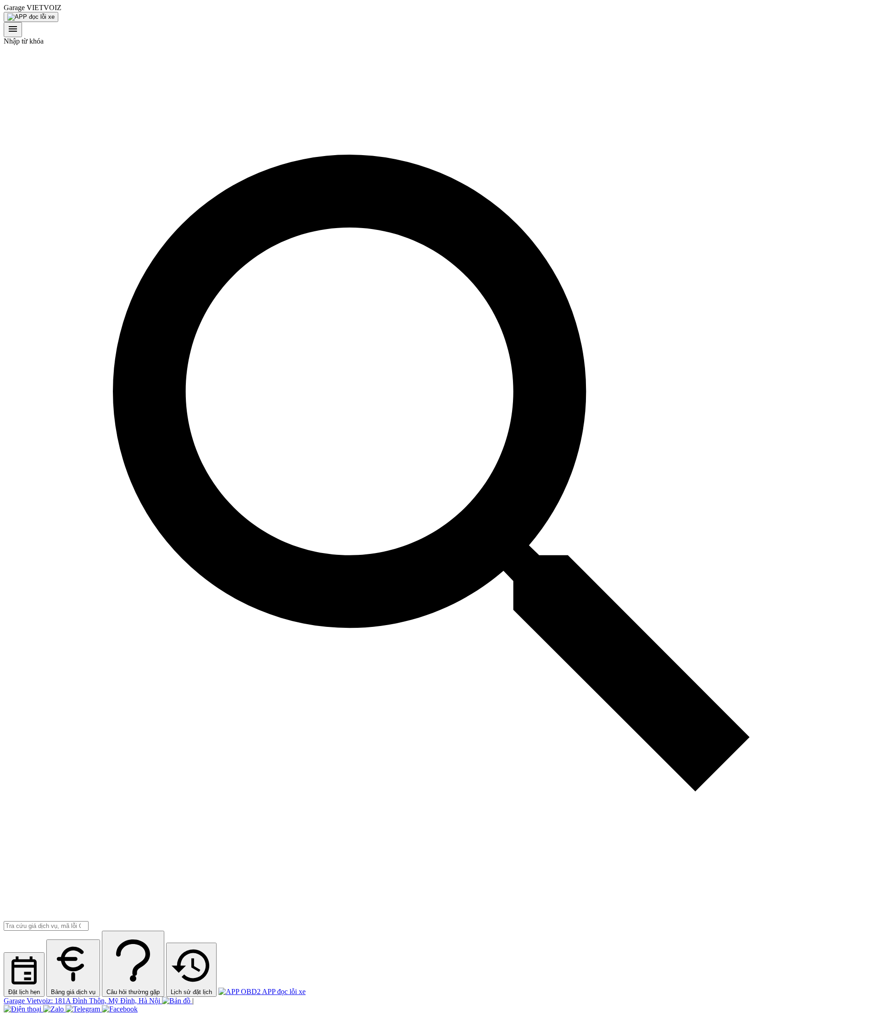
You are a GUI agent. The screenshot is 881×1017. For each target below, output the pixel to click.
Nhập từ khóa (24, 41)
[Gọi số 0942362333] (23, 1009)
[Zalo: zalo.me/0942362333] (54, 1009)
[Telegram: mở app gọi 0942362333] (84, 1009)
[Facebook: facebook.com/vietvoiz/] (120, 1009)
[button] (440, 8)
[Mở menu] (13, 29)
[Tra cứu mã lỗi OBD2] (31, 17)
